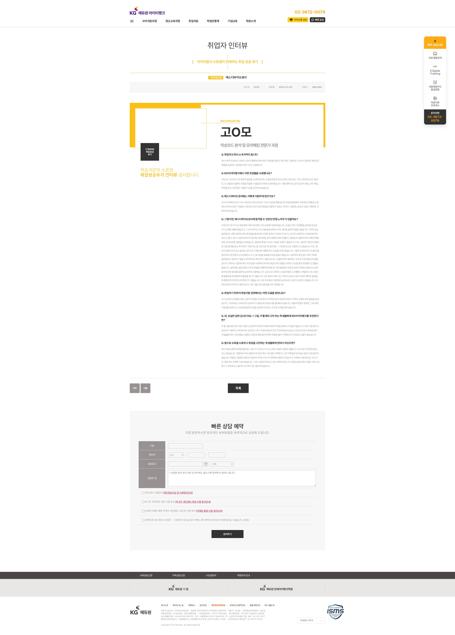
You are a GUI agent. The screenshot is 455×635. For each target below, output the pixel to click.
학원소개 (251, 21)
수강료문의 (211, 575)
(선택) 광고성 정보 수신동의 (197, 519)
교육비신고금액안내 (237, 605)
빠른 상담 (319, 19)
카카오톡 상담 (300, 19)
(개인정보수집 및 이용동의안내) (178, 492)
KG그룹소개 (269, 605)
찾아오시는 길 (178, 605)
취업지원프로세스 (435, 104)
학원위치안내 (243, 575)
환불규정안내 (255, 605)
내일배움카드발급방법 (435, 88)
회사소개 (164, 605)
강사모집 (203, 605)
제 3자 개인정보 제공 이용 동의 (178, 501)
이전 (135, 388)
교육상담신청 (146, 575)
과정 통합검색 (435, 57)
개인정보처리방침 (218, 605)
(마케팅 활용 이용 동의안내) (209, 510)
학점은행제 (213, 21)
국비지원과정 (149, 21)
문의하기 (227, 534)
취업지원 (193, 21)
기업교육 (232, 21)
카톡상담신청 (178, 575)
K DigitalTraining (435, 72)
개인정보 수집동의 (169, 492)
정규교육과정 (172, 21)
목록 (238, 388)
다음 (146, 388)
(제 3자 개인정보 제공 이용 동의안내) (193, 501)
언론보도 (191, 605)
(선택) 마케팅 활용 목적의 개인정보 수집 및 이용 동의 (184, 510)
